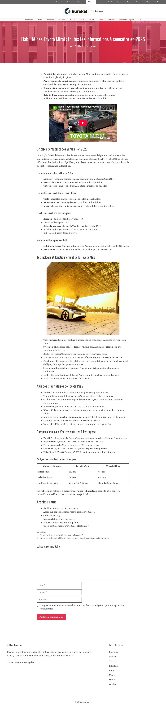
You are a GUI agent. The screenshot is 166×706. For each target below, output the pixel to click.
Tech (129, 2)
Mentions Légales (152, 2)
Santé (110, 2)
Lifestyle (80, 2)
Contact (138, 2)
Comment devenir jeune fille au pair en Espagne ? (61, 535)
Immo (69, 2)
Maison (91, 2)
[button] (140, 20)
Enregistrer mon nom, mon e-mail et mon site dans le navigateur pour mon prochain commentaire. (81, 607)
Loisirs (119, 2)
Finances (59, 2)
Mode (101, 2)
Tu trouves (97, 11)
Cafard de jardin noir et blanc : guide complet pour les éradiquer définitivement (74, 538)
